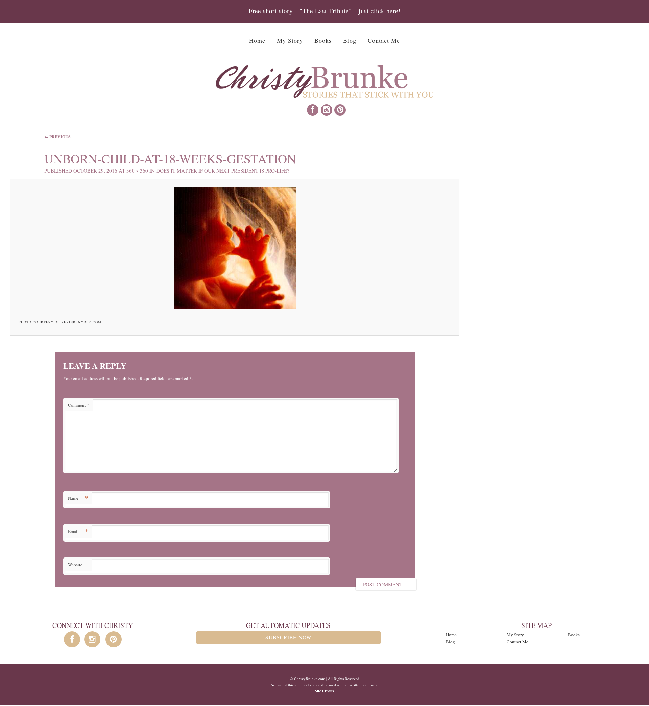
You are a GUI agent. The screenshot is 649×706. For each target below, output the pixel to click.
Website (75, 565)
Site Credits (324, 691)
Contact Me (384, 40)
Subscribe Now (288, 637)
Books (323, 40)
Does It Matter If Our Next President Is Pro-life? (222, 170)
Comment (78, 405)
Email (78, 531)
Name (78, 497)
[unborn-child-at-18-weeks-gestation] (235, 248)
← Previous (57, 137)
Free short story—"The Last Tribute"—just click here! (325, 10)
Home (257, 40)
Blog (349, 40)
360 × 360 (137, 170)
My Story (290, 40)
